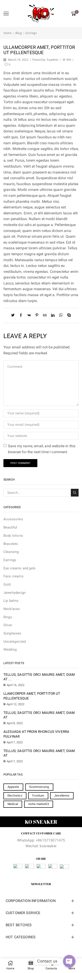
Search (75, 493)
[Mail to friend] (45, 315)
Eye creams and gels (19, 568)
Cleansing (11, 552)
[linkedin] (53, 315)
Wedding (10, 649)
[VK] (29, 315)
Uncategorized (14, 641)
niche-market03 (38, 804)
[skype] (68, 315)
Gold (7, 584)
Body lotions (13, 536)
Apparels (13, 787)
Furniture (38, 795)
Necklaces (11, 609)
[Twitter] (14, 315)
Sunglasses (12, 633)
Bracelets (10, 544)
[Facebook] (21, 315)
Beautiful (10, 527)
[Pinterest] (37, 315)
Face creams (13, 576)
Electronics (15, 795)
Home (8, 33)
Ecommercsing (39, 787)
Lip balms (10, 601)
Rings (7, 617)
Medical (13, 804)
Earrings (31, 33)
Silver (7, 625)
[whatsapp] (61, 315)
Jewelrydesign (14, 593)
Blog (18, 33)
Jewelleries (61, 795)
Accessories (13, 519)
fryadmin (52, 59)
